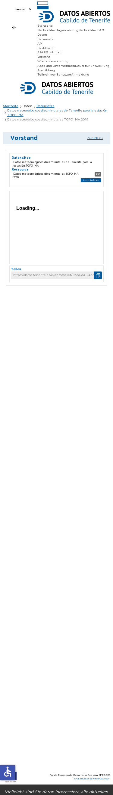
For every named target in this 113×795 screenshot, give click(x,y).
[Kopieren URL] (98, 275)
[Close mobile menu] (43, 7)
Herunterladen (91, 180)
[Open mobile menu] (42, 3)
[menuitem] (22, 10)
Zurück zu (95, 138)
